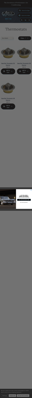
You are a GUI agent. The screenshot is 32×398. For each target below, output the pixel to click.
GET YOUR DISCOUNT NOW (24, 199)
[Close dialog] (31, 190)
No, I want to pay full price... (24, 202)
